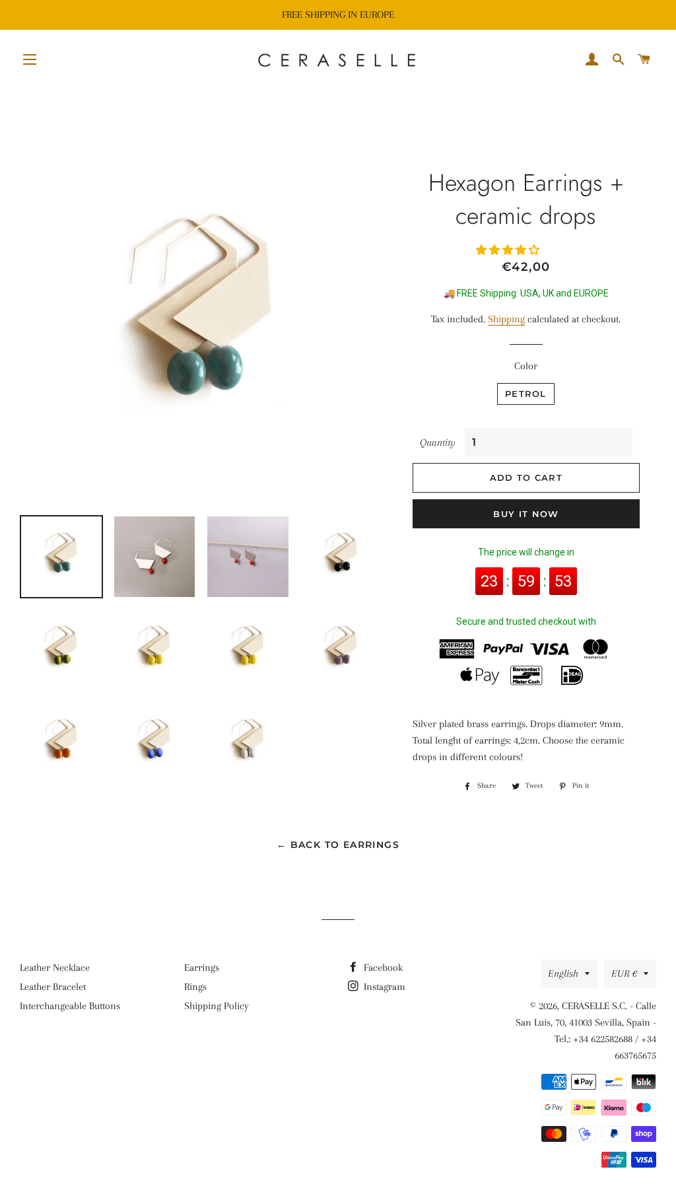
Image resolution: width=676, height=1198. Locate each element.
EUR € (624, 973)
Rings (195, 987)
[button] (509, 250)
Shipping (506, 319)
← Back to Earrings (338, 845)
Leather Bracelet (53, 987)
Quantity (438, 442)
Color (525, 366)
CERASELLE (585, 1006)
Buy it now (525, 514)
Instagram (383, 987)
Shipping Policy (216, 1006)
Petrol (526, 393)
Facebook (382, 967)
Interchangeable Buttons (70, 1006)
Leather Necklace (55, 967)
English (563, 973)
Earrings (201, 967)
